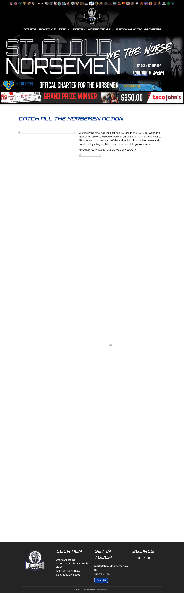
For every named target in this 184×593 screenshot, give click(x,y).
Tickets (29, 29)
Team (62, 29)
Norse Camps (99, 29)
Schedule (47, 29)
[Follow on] (134, 558)
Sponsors (152, 29)
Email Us (101, 580)
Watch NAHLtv (128, 29)
